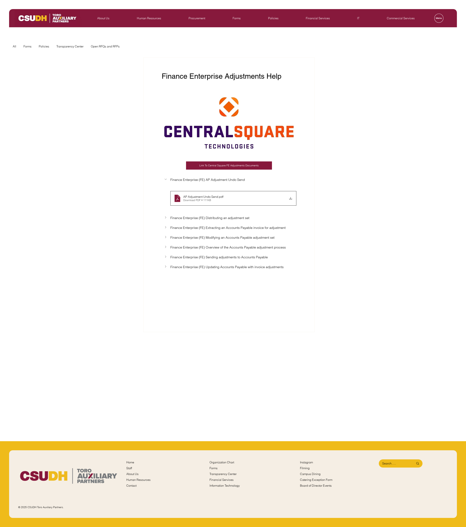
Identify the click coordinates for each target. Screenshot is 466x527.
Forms (27, 46)
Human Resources (138, 480)
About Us (132, 474)
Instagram (306, 462)
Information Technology (225, 485)
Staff (129, 468)
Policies (44, 46)
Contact (131, 485)
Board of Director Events (316, 485)
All (14, 46)
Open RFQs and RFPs (105, 46)
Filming (305, 468)
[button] (229, 179)
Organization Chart (222, 462)
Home (130, 462)
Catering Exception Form (316, 480)
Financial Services (222, 480)
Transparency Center (70, 46)
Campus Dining (310, 474)
